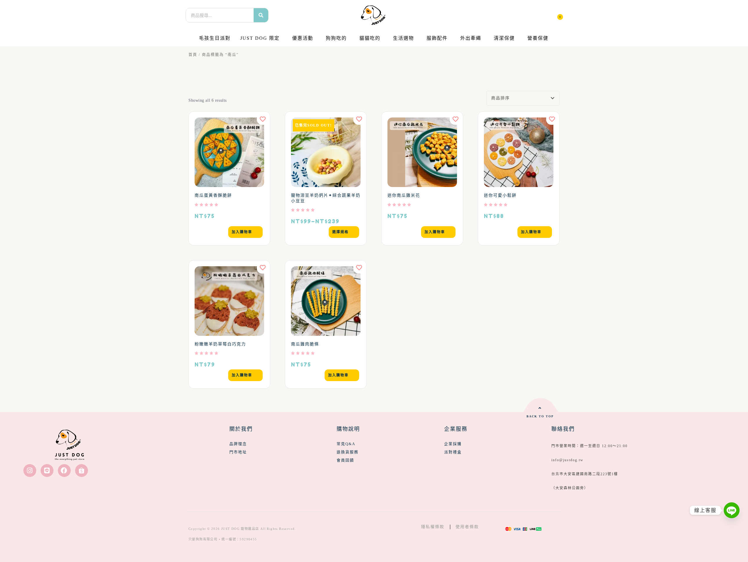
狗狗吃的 (336, 38)
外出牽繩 (470, 38)
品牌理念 (238, 444)
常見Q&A (346, 444)
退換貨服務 (348, 452)
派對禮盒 (453, 452)
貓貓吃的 (369, 38)
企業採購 (453, 444)
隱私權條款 (432, 527)
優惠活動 (302, 38)
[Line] (47, 470)
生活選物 (403, 38)
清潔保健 (504, 38)
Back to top (540, 416)
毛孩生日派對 (215, 38)
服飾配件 (437, 38)
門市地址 (238, 452)
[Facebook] (64, 470)
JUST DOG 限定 (260, 38)
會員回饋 (345, 460)
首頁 (192, 55)
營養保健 (537, 38)
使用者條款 (467, 527)
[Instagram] (29, 470)
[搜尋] (261, 15)
